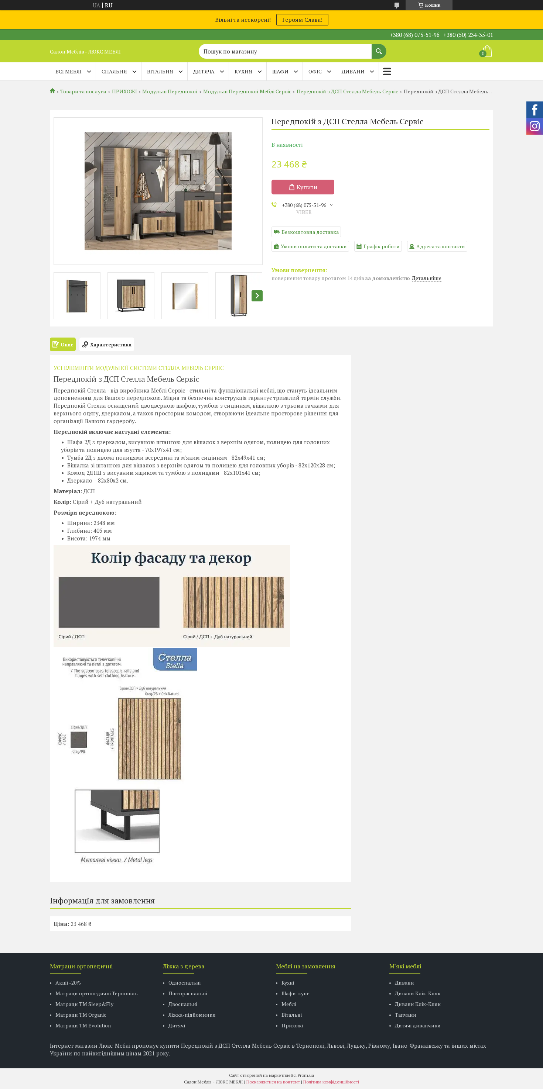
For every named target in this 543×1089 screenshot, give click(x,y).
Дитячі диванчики (418, 1025)
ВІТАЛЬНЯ (160, 71)
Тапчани (405, 1014)
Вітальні (291, 1014)
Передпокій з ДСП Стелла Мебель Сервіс (347, 91)
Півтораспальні (187, 993)
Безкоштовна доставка (310, 231)
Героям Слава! (302, 19)
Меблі (288, 1003)
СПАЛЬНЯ (114, 71)
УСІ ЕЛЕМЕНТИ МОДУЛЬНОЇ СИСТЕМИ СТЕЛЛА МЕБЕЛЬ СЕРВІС (139, 367)
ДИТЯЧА (204, 71)
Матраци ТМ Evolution (83, 1025)
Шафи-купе (295, 993)
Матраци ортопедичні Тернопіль (96, 993)
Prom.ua (306, 1075)
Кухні (287, 982)
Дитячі (176, 1025)
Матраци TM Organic (80, 1014)
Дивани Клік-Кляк (418, 993)
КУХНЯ (243, 71)
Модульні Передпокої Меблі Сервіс (247, 91)
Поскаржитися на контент (273, 1082)
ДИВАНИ (353, 71)
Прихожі (292, 1025)
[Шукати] (379, 47)
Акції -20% (68, 982)
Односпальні (184, 982)
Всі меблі (68, 71)
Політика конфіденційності (331, 1082)
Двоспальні (182, 1003)
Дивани (404, 982)
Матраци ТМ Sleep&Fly (84, 1003)
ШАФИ (280, 71)
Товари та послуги (83, 91)
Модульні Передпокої (170, 91)
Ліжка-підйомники (192, 1014)
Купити (307, 187)
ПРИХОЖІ (124, 91)
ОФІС (315, 71)
